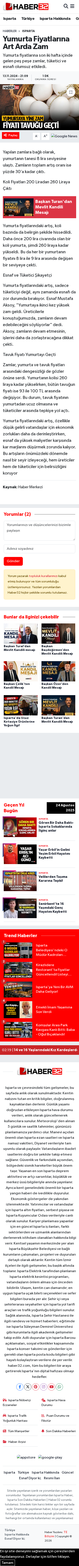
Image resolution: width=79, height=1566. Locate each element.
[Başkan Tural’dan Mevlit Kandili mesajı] (21, 633)
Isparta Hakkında (55, 19)
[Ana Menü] (72, 7)
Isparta (9, 19)
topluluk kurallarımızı (43, 576)
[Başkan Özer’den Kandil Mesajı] (58, 671)
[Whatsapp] (59, 1387)
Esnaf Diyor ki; (30, 1478)
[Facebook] (19, 1387)
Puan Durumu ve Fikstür (55, 1418)
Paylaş (13, 135)
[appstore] (26, 1458)
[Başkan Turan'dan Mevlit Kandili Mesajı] (58, 705)
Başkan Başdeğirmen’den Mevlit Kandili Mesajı (57, 650)
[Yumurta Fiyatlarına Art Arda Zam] (39, 107)
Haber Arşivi (17, 1441)
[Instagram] (43, 1387)
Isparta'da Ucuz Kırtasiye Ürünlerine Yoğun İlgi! (19, 722)
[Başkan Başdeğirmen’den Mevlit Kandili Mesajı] (58, 633)
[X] (27, 1387)
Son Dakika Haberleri (61, 1431)
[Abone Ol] (64, 136)
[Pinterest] (35, 1387)
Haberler (10, 31)
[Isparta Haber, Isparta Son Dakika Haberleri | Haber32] (26, 6)
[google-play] (50, 1458)
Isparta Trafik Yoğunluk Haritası (15, 1418)
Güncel (68, 1472)
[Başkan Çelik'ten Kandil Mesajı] (21, 671)
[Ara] (66, 7)
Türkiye (27, 19)
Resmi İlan (52, 1478)
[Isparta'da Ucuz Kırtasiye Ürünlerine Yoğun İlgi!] (21, 705)
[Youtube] (51, 1387)
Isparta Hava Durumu (53, 1403)
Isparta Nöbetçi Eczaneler (17, 1403)
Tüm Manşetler (18, 1431)
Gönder (13, 561)
